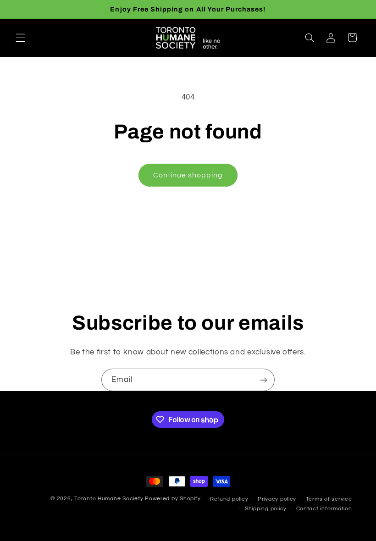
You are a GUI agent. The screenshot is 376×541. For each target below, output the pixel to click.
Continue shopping (188, 175)
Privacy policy (277, 499)
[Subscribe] (263, 380)
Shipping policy (266, 508)
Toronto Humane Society (108, 498)
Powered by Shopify (172, 498)
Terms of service (329, 499)
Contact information (324, 508)
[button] (20, 37)
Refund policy (229, 499)
